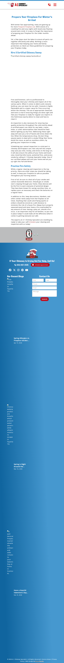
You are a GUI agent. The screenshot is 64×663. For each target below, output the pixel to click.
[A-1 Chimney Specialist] (17, 4)
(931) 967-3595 (22, 264)
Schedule (32, 222)
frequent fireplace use (26, 27)
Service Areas (46, 659)
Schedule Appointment (41, 265)
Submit (44, 299)
